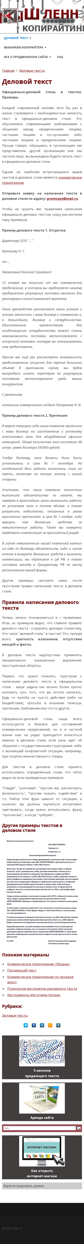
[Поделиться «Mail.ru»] (42, 1025)
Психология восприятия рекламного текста (42, 988)
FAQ (60, 57)
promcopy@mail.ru (62, 198)
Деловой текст (16, 38)
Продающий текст (21, 970)
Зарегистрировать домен (23, 1186)
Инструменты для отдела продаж (33, 995)
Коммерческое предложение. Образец (38, 964)
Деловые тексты (15, 1015)
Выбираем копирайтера (23, 47)
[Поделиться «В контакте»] (58, 1025)
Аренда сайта (42, 1117)
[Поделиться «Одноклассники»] (50, 1025)
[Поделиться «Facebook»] (34, 1025)
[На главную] (42, 15)
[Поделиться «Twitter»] (26, 1025)
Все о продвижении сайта (26, 57)
